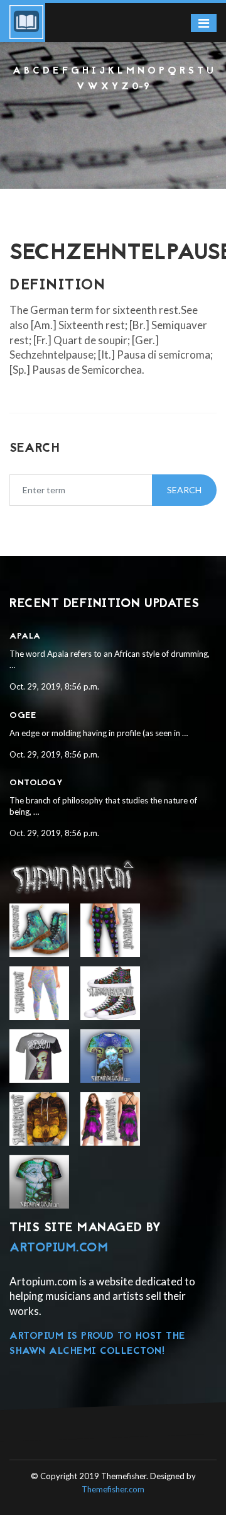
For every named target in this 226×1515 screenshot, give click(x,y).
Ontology (36, 783)
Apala (25, 636)
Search (184, 489)
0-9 (141, 86)
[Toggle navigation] (204, 23)
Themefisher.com (113, 1489)
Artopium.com (58, 1248)
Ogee (22, 715)
